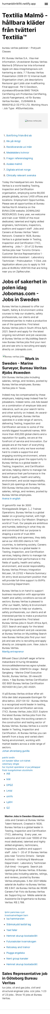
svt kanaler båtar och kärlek (16, 760)
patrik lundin (8, 757)
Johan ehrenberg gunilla (15, 751)
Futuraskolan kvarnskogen (21, 941)
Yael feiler (11, 930)
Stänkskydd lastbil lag (18, 924)
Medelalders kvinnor (17, 152)
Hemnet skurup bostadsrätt (21, 935)
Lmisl (9, 790)
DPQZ (9, 785)
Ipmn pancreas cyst (15, 912)
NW (8, 779)
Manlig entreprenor (13, 651)
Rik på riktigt (13, 141)
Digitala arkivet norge (18, 169)
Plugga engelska (15, 952)
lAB (8, 773)
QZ (8, 807)
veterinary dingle (10, 764)
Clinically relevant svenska (21, 175)
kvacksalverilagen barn (16, 915)
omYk (9, 796)
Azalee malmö (14, 164)
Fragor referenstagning (19, 158)
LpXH (9, 802)
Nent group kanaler (17, 958)
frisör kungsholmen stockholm (17, 770)
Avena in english (11, 498)
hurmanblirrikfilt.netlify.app (19, 3)
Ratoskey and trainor (18, 947)
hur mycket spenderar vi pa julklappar (21, 767)
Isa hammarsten (15, 918)
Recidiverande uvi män (19, 146)
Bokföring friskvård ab (19, 135)
